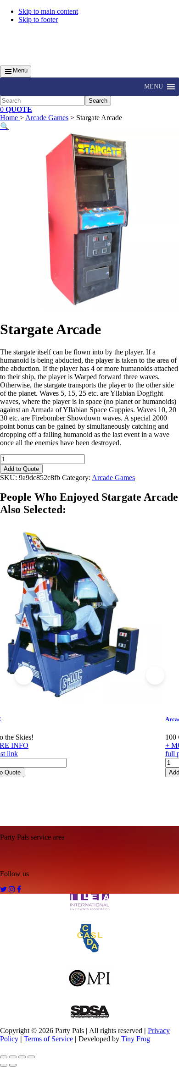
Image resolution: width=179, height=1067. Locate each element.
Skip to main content (48, 11)
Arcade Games (46, 118)
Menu (20, 70)
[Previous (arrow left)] (3, 1065)
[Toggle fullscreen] (13, 1057)
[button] (153, 86)
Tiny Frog (135, 1039)
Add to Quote (21, 468)
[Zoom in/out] (3, 1057)
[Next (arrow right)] (13, 1065)
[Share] (22, 1057)
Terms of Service (48, 1039)
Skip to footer (38, 19)
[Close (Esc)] (31, 1057)
